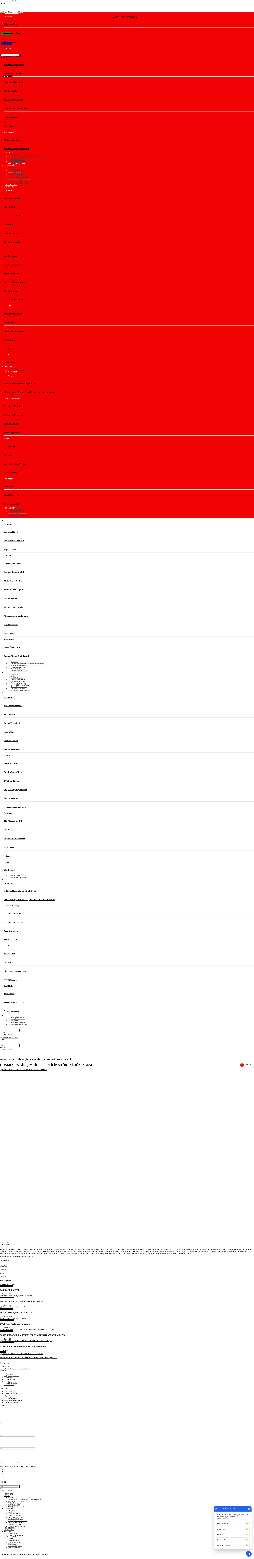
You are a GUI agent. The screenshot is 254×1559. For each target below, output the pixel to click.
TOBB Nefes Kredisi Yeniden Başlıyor (15, 1324)
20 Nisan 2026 (6, 1339)
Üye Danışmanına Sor (15, 1517)
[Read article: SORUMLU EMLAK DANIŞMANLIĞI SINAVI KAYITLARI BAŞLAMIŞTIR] (127, 1329)
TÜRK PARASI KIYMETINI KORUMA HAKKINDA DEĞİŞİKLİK (28, 1358)
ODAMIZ (7, 1496)
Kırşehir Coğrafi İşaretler (19, 370)
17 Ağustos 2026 (6, 1294)
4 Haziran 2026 (6, 1328)
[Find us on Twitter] (3, 3)
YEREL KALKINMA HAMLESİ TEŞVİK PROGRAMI (23, 1346)
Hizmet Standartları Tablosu (20, 183)
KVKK (6, 1475)
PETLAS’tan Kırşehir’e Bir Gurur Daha (16, 1313)
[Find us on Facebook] (1, 3)
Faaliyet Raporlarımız (14, 1503)
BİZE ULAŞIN (9, 1539)
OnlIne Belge (7, 43)
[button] (127, 1265)
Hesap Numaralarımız (15, 1542)
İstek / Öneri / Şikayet (15, 1546)
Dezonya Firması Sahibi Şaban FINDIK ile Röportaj (21, 1301)
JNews (7, 1554)
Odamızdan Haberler (6, 1286)
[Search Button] (1, 52)
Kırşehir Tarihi (12, 1533)
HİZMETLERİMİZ (11, 185)
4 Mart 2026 (5, 1350)
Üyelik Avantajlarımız (15, 1515)
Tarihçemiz (11, 1497)
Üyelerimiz (11, 1510)
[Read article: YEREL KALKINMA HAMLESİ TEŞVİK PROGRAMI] (127, 1341)
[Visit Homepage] (127, 1039)
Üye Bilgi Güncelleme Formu (17, 1521)
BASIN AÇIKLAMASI (9, 1290)
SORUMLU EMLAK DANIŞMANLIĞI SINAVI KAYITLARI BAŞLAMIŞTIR (32, 1335)
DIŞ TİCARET (10, 186)
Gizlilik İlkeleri (8, 1473)
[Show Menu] (0, 1036)
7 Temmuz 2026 (6, 1305)
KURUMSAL (9, 13)
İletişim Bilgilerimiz (14, 1540)
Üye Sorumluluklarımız (15, 1519)
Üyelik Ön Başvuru (14, 1514)
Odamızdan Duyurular (7, 1320)
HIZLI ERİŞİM (8, 76)
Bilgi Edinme (8, 1469)
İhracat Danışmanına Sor (15, 1522)
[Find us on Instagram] (5, 3)
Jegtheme (45, 1554)
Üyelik (10, 1512)
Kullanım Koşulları (10, 1471)
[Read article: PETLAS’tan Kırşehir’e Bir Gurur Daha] (127, 1307)
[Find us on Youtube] (7, 3)
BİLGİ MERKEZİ (11, 372)
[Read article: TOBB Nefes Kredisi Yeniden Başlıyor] (127, 1318)
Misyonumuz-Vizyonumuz (16, 1501)
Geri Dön (247, 1064)
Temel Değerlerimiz (14, 1505)
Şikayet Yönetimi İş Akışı (19, 517)
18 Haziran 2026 (6, 1316)
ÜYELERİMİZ (9, 1508)
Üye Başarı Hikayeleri (7, 1297)
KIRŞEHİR (7, 1531)
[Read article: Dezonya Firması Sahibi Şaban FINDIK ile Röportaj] (127, 1296)
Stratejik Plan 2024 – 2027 (19, 163)
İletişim (6, 1477)
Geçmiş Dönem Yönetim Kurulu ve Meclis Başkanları (25, 1499)
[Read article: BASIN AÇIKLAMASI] (127, 1284)
